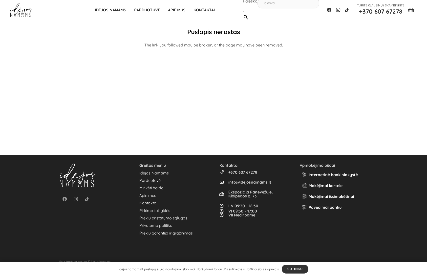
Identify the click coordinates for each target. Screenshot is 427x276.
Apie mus (147, 195)
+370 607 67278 (242, 172)
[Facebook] (329, 9)
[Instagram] (338, 9)
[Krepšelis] (411, 10)
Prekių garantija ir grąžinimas (166, 233)
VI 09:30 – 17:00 (242, 211)
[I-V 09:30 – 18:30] (223, 206)
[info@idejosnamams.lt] (223, 182)
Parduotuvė (150, 180)
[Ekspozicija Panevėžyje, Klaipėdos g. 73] (223, 194)
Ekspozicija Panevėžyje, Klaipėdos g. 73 (250, 194)
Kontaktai (148, 202)
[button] (162, 10)
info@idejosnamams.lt (249, 182)
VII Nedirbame (241, 214)
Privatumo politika (155, 225)
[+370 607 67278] (223, 172)
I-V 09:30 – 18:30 (243, 205)
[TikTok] (346, 9)
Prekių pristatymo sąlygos (163, 217)
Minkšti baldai (151, 187)
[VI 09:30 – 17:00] (223, 211)
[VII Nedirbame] (223, 215)
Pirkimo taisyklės (154, 210)
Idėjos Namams (154, 172)
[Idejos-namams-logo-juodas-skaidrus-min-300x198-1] (21, 9)
